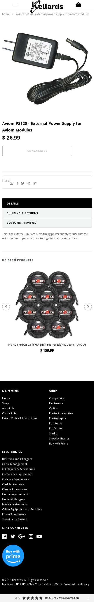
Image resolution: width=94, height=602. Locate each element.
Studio (53, 433)
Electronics (56, 403)
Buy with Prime (58, 443)
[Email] (11, 183)
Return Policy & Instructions (19, 418)
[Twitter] (22, 183)
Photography (57, 418)
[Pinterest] (29, 183)
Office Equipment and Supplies (22, 509)
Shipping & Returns (22, 213)
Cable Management (14, 464)
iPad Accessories (13, 484)
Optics (53, 408)
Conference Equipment (17, 474)
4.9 (18, 598)
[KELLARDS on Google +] (21, 537)
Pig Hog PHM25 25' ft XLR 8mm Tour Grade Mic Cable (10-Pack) (47, 344)
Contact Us (9, 413)
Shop (5, 403)
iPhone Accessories (14, 489)
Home (6, 14)
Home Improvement (15, 494)
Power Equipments (14, 514)
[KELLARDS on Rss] (39, 537)
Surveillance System (14, 519)
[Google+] (34, 183)
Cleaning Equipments (15, 479)
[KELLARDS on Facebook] (4, 537)
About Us (8, 408)
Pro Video (55, 428)
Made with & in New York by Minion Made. (32, 584)
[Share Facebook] (17, 183)
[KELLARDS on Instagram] (31, 537)
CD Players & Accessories (18, 469)
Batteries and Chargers (17, 459)
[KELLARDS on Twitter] (12, 537)
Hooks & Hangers (13, 499)
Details (13, 203)
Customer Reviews (21, 223)
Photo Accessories (61, 413)
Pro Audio (55, 423)
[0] (78, 5)
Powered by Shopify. (77, 584)
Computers (56, 398)
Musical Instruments (15, 504)
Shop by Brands (59, 438)
